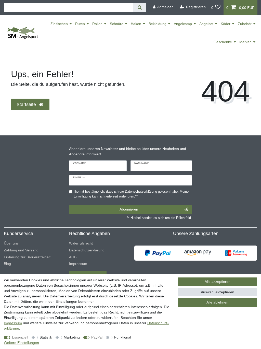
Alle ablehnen (217, 302)
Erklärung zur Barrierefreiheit (27, 257)
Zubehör (245, 24)
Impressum (78, 264)
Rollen (97, 24)
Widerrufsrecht (81, 243)
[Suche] (139, 7)
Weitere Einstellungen (21, 343)
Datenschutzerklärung (87, 250)
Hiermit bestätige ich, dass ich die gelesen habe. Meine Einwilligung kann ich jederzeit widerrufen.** (131, 194)
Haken (136, 24)
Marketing (72, 337)
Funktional (122, 337)
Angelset (206, 24)
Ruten (80, 24)
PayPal (96, 337)
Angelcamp (183, 24)
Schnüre (116, 24)
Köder (225, 24)
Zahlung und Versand (21, 250)
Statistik (46, 337)
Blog (7, 264)
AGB (72, 257)
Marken (245, 42)
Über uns (11, 243)
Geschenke (223, 42)
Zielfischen (59, 24)
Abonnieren (129, 209)
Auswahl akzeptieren (217, 292)
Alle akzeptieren (217, 282)
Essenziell (20, 337)
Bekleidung (157, 24)
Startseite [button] (27, 104)
